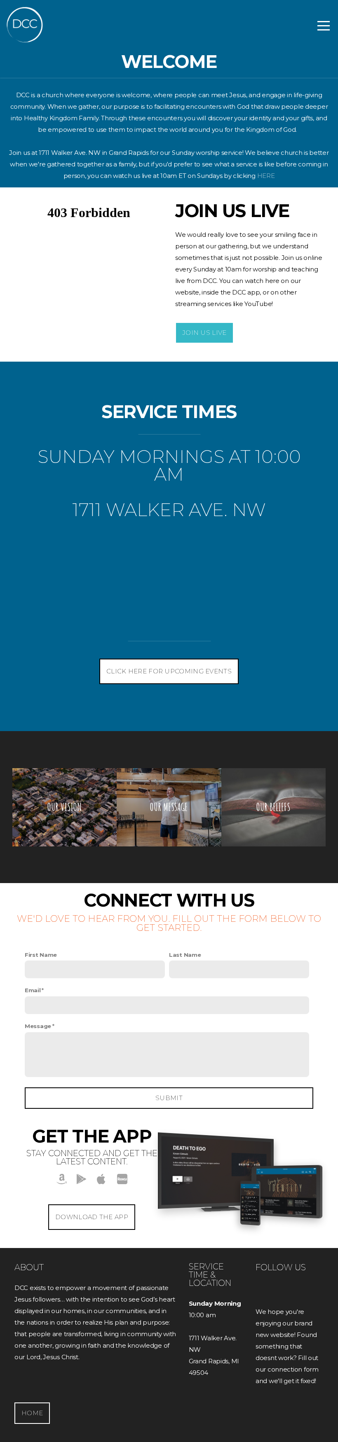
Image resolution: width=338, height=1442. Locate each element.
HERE (266, 176)
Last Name (185, 954)
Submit (169, 1098)
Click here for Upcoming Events (169, 671)
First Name (41, 954)
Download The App (91, 1217)
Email (33, 990)
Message (38, 1026)
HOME (32, 1413)
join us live (204, 333)
